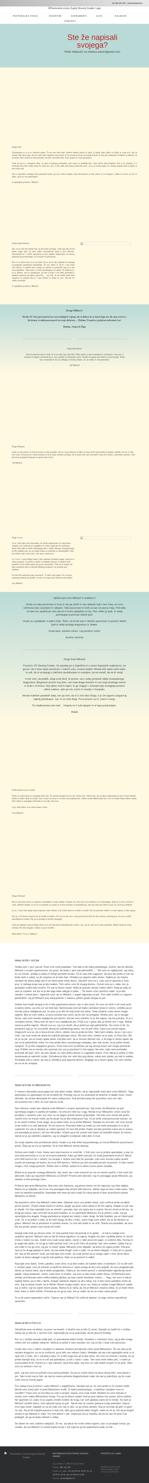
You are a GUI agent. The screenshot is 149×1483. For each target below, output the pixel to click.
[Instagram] (106, 1461)
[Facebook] (102, 1461)
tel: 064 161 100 (119, 3)
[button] (86, 21)
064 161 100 (65, 1467)
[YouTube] (110, 1461)
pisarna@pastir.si (135, 3)
